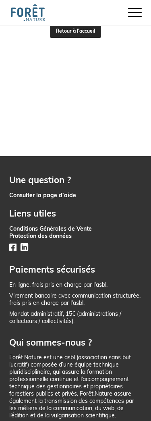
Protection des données (40, 235)
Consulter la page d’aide (42, 195)
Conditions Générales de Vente (50, 228)
